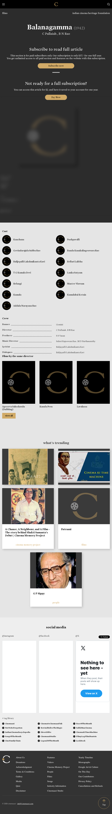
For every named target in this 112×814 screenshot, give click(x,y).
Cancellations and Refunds (90, 785)
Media (19, 781)
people (56, 602)
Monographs (84, 762)
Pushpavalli (73, 239)
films (4, 13)
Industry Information (56, 785)
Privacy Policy (85, 781)
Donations (20, 762)
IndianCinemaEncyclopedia (17, 732)
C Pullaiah (49, 34)
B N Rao (64, 34)
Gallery (19, 776)
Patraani (66, 529)
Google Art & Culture (88, 766)
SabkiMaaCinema (84, 728)
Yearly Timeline (85, 757)
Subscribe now (56, 65)
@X (77, 636)
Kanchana (18, 239)
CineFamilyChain (13, 741)
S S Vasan (60, 335)
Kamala (17, 294)
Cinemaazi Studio (55, 790)
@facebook (44, 636)
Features (51, 757)
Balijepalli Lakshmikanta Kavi (29, 261)
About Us (20, 757)
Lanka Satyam (74, 272)
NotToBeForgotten (13, 728)
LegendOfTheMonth (50, 741)
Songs (50, 781)
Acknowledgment (24, 766)
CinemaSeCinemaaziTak (51, 723)
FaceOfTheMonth (84, 723)
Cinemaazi (9, 723)
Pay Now (56, 97)
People (50, 771)
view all (9, 415)
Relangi (17, 283)
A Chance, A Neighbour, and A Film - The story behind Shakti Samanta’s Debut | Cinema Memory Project (27, 532)
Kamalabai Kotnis (76, 294)
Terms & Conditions (25, 771)
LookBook (80, 741)
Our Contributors (86, 776)
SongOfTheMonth (13, 736)
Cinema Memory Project (58, 766)
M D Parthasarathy (86, 341)
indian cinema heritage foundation (91, 13)
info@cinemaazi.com (25, 803)
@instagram (8, 636)
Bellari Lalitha (74, 261)
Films (49, 776)
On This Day (84, 771)
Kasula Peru (46, 406)
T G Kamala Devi (22, 272)
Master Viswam (75, 283)
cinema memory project (28, 544)
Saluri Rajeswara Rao (66, 341)
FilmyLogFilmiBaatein (86, 736)
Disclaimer (21, 790)
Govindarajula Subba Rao (26, 250)
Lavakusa (82, 406)
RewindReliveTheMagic (51, 728)
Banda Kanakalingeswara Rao (83, 250)
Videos (50, 762)
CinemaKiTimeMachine (87, 732)
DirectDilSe (46, 732)
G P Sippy (39, 593)
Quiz (18, 785)
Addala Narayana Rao (24, 305)
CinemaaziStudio (48, 736)
